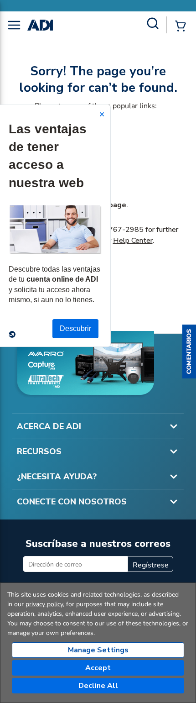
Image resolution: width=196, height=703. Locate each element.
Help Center (133, 241)
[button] (189, 351)
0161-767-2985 (115, 230)
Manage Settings (98, 650)
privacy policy (44, 604)
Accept (98, 668)
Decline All (98, 686)
